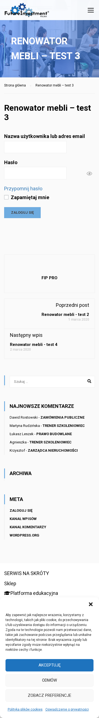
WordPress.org (24, 535)
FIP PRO (49, 277)
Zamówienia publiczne (62, 417)
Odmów (49, 680)
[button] (91, 604)
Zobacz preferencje (49, 695)
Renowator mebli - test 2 (65, 314)
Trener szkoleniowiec (64, 426)
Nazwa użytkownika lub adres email (44, 136)
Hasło (11, 162)
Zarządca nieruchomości (53, 450)
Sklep (10, 583)
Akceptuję (49, 665)
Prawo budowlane (54, 434)
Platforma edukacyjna (34, 593)
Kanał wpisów (23, 519)
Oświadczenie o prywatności (67, 709)
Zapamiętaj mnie (29, 197)
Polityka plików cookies (25, 709)
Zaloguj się (21, 510)
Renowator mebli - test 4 (33, 344)
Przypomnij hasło (23, 188)
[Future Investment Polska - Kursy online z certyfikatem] (27, 11)
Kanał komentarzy (28, 527)
